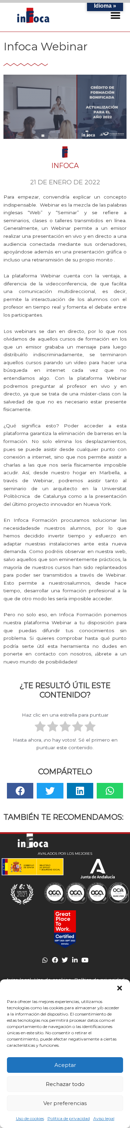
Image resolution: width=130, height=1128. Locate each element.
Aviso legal (103, 1118)
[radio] (40, 727)
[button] (119, 988)
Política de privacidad (68, 1118)
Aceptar (65, 1065)
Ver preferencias (65, 1103)
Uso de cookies (30, 1118)
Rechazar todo (65, 1084)
